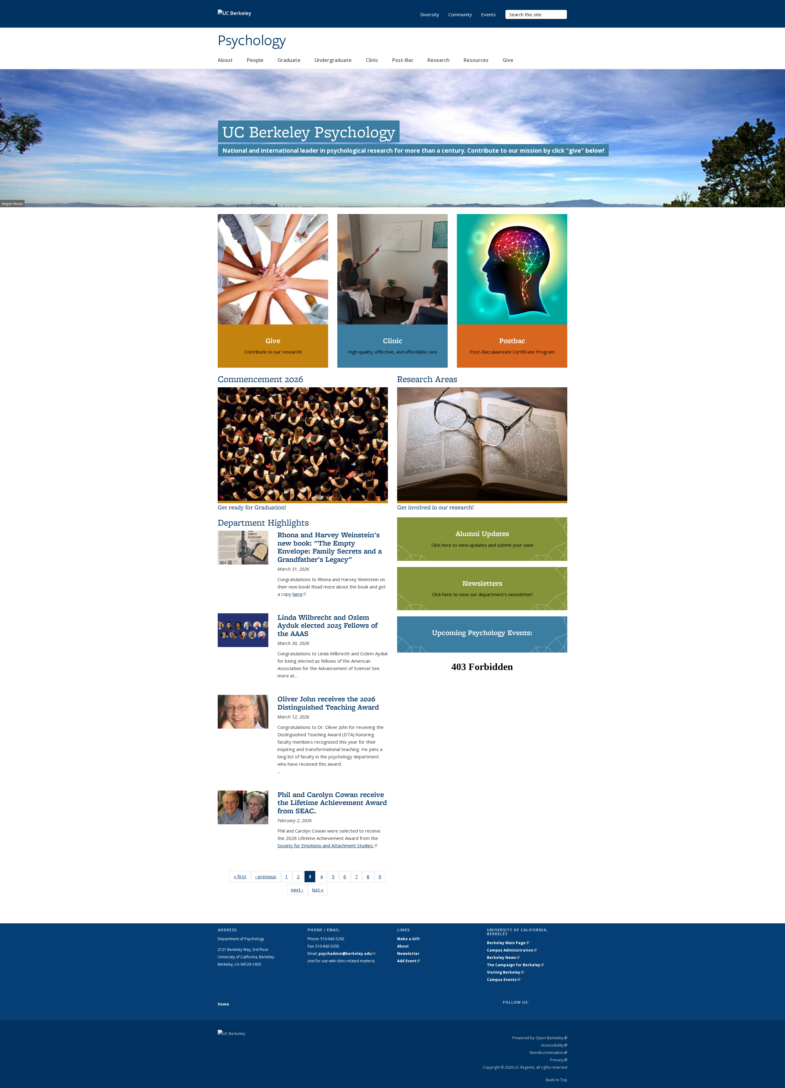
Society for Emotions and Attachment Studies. (327, 845)
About (226, 60)
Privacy (558, 1060)
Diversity (429, 14)
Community (460, 14)
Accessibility (554, 1045)
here (299, 594)
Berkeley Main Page (508, 942)
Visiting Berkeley (505, 972)
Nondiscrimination (548, 1052)
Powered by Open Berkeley (539, 1037)
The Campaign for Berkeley (515, 964)
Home (223, 1004)
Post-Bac (403, 60)
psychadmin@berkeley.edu (347, 953)
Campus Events (503, 979)
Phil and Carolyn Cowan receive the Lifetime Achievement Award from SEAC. (332, 802)
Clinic (372, 60)
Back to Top (556, 1079)
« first (242, 877)
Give (509, 60)
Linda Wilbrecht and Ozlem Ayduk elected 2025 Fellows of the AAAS (327, 625)
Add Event (408, 960)
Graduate (290, 60)
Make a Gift (408, 938)
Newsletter (408, 953)
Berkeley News (503, 957)
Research (439, 60)
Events (488, 14)
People (256, 60)
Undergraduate (334, 60)
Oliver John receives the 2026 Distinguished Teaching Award (328, 702)
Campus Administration (512, 950)
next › (299, 891)
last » (319, 891)
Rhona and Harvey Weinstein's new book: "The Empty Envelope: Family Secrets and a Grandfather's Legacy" (330, 547)
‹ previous (267, 877)
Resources (477, 60)
